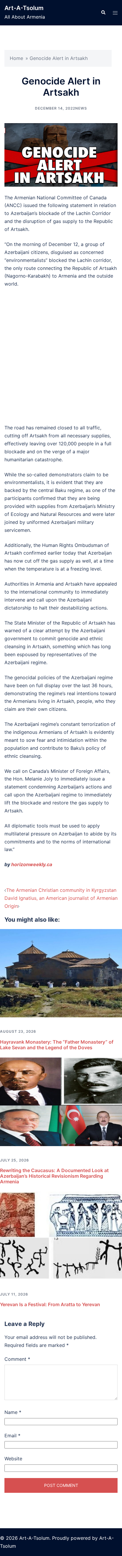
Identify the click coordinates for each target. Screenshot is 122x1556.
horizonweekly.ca (31, 864)
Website (13, 1459)
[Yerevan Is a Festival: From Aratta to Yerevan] (61, 1235)
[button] (103, 12)
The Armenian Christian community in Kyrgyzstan (61, 890)
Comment (17, 1359)
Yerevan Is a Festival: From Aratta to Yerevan (50, 1304)
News (81, 108)
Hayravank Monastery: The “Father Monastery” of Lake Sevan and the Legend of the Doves (56, 1044)
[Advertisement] (61, 356)
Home (16, 58)
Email (12, 1435)
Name (12, 1412)
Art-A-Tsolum (24, 8)
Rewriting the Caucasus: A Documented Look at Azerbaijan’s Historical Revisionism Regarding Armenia (54, 1175)
